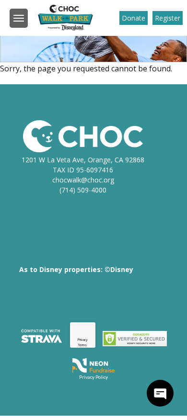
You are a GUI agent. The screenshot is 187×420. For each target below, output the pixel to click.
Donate (133, 18)
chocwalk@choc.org (83, 179)
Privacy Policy (93, 377)
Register (167, 18)
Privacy (83, 340)
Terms (82, 345)
